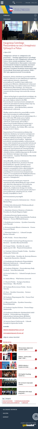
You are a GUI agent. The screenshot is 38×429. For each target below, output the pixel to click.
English (34, 3)
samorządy (25, 402)
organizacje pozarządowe (22, 401)
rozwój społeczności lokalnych (11, 402)
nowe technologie (8, 401)
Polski (28, 3)
